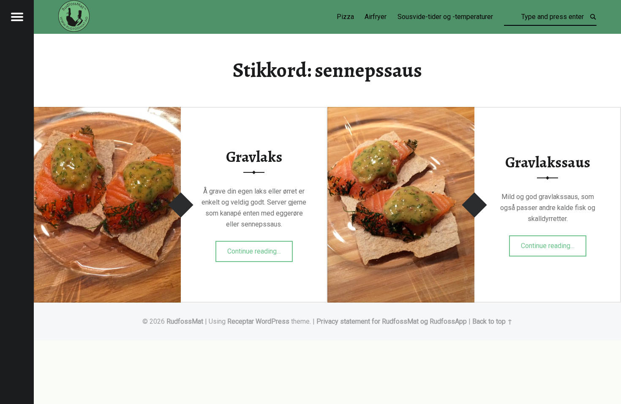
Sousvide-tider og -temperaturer (445, 17)
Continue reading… (260, 248)
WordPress (272, 321)
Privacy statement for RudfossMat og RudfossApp (391, 321)
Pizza (345, 17)
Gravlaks (254, 157)
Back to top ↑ (492, 321)
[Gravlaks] (107, 112)
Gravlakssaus (547, 162)
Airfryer (376, 17)
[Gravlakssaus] (400, 112)
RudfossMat (184, 321)
